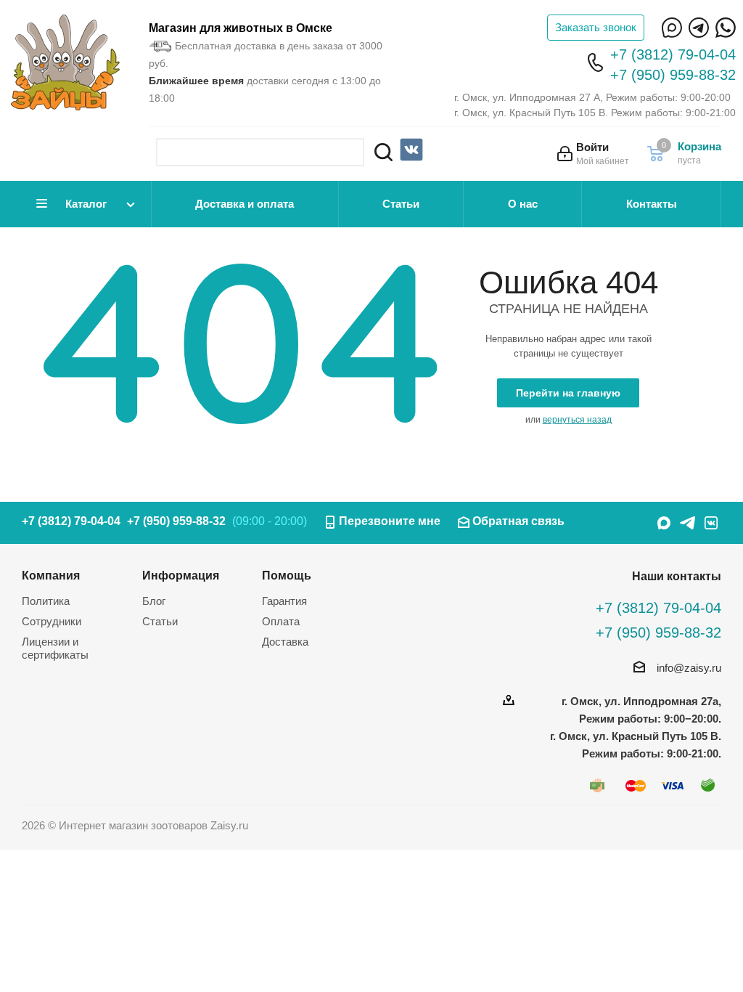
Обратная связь (518, 521)
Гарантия (284, 601)
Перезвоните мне (389, 521)
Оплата (281, 621)
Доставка (285, 641)
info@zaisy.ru (689, 668)
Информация (180, 575)
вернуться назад (577, 420)
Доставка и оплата (244, 204)
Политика (46, 601)
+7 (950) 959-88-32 (673, 75)
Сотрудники (51, 621)
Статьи (400, 204)
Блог (153, 601)
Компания (51, 575)
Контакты (651, 204)
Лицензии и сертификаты (55, 648)
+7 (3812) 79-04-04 (673, 54)
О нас (523, 204)
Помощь (286, 575)
